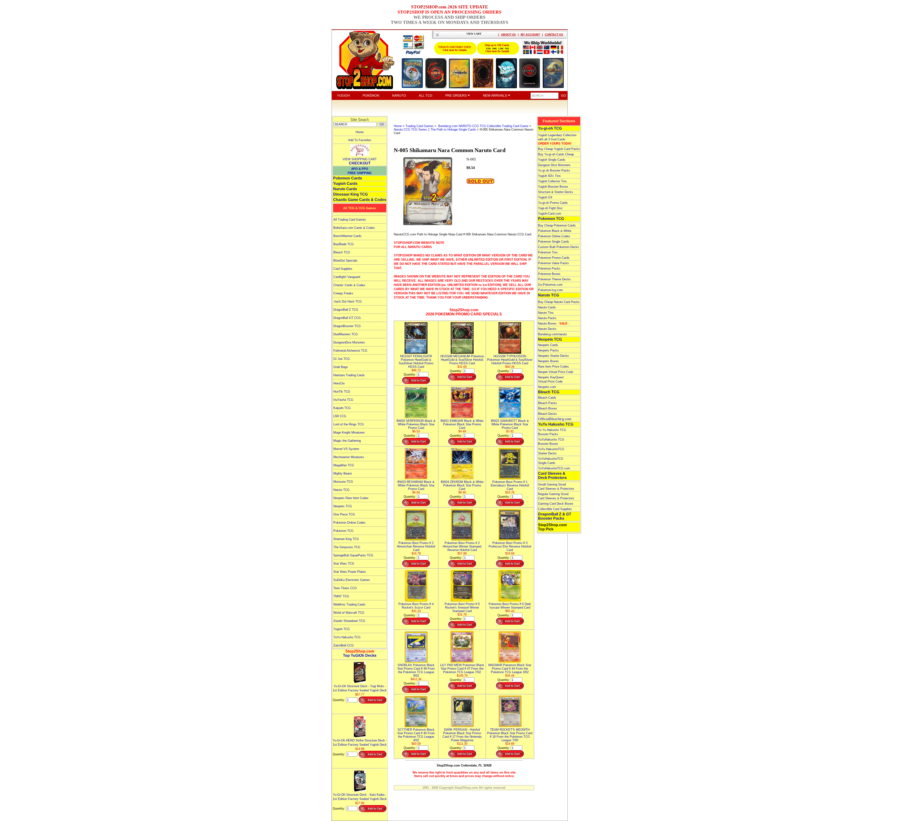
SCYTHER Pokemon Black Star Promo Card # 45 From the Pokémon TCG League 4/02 (416, 735)
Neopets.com (547, 387)
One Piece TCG (344, 514)
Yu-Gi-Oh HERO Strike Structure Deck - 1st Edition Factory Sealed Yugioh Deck (360, 742)
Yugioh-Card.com (549, 213)
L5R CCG (339, 416)
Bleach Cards (547, 397)
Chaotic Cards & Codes (349, 285)
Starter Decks (563, 192)
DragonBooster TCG (347, 326)
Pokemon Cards (347, 178)
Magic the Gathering (347, 440)
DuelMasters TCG (345, 334)
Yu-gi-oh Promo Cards (553, 202)
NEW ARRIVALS (495, 95)
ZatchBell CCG (343, 645)
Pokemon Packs (549, 268)
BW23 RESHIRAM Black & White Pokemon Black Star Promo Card (416, 485)
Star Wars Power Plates (349, 571)
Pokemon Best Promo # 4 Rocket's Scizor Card (416, 605)
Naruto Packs (547, 318)
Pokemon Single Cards (553, 241)
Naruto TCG (341, 490)
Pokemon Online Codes (349, 522)
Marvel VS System (346, 449)
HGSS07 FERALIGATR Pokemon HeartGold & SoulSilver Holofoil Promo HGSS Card (416, 361)
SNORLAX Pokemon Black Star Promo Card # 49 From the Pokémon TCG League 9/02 (416, 670)
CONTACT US (554, 34)
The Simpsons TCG (346, 547)
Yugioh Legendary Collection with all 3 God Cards (557, 139)
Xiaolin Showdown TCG (349, 621)
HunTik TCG (341, 391)
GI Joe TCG (341, 359)
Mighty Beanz (342, 473)
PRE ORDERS (456, 95)
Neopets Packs (548, 350)
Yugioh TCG (341, 629)
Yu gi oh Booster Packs (554, 170)
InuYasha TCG (343, 399)
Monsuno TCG (343, 481)
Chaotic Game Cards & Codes (359, 200)
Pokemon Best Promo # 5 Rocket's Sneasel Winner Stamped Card (462, 607)
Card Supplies (342, 268)
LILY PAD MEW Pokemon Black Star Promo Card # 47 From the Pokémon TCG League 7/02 (462, 668)
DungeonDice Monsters (349, 342)
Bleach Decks (547, 414)
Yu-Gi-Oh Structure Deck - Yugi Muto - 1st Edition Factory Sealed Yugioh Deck (360, 688)
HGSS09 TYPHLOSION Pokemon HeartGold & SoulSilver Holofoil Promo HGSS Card (509, 359)
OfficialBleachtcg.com (554, 419)
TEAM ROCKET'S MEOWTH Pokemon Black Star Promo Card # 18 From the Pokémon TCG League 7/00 (509, 735)
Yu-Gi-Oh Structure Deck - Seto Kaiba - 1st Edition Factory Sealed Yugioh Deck (360, 797)
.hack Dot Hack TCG (347, 301)
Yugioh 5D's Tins (549, 176)
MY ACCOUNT (530, 34)
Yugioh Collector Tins (552, 181)
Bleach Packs (547, 403)
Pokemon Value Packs (553, 263)
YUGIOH (343, 95)
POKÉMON (371, 95)
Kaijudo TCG (342, 408)
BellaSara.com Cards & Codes (354, 228)
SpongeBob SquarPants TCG (353, 555)
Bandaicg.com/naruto (552, 334)
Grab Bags (340, 367)
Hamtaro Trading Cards (349, 375)
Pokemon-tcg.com (550, 290)
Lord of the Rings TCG (348, 424)
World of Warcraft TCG (348, 612)
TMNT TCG (341, 596)
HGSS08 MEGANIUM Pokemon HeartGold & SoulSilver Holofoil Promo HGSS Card (462, 359)
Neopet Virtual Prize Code (555, 372)
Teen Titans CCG (345, 588)
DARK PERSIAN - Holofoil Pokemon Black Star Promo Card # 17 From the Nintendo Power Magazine (462, 735)
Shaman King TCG (346, 539)
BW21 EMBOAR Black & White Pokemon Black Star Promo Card (462, 424)
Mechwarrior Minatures (348, 457)
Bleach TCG (341, 252)
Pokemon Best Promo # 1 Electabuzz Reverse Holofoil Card (510, 485)
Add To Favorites (359, 140)
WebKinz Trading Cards (349, 604)
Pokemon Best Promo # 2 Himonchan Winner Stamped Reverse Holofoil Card (462, 546)
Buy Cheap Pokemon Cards (557, 225)
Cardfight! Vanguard (346, 277)
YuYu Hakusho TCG (347, 637)
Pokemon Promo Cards (554, 257)
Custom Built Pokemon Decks (558, 247)
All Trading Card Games (349, 219)
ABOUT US (508, 34)
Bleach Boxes (547, 408)
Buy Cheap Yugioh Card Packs (559, 149)
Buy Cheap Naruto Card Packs (559, 302)
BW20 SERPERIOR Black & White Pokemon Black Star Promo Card (416, 424)
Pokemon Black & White (554, 231)
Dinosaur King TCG (350, 194)
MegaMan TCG (343, 465)
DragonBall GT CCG (347, 318)
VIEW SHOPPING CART (360, 159)
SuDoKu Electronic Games (351, 580)
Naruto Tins (546, 312)
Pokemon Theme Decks (554, 279)
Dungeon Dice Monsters (554, 165)
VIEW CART (473, 33)
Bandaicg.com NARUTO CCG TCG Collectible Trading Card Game (482, 126)
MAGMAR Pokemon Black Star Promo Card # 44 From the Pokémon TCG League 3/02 (509, 668)
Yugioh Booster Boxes (553, 186)
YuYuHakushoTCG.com (554, 468)
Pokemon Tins (548, 252)
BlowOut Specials (345, 260)
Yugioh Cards (345, 184)
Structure (544, 192)
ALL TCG (425, 95)
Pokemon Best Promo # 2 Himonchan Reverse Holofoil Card (416, 546)
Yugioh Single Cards (551, 159)
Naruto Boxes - (552, 323)
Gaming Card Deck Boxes (555, 503)
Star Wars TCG (343, 563)
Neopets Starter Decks (553, 356)
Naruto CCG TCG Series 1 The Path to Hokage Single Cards (435, 129)
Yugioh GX (545, 197)
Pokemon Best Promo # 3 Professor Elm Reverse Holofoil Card (510, 546)
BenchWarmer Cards (347, 236)
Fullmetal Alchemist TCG (350, 350)
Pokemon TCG (343, 531)
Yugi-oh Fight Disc (550, 208)
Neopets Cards (548, 345)
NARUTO (399, 95)
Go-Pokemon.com (550, 284)
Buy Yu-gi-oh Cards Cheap (556, 154)
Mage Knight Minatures (349, 432)
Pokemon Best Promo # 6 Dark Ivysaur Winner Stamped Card (510, 605)
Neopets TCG (342, 506)
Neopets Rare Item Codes (350, 498)
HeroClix (339, 383)
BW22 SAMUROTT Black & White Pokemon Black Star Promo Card (510, 424)
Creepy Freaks (343, 293)
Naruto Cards (345, 189)
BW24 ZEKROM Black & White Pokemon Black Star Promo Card (462, 485)
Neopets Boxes (548, 361)
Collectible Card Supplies (555, 509)
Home (360, 132)
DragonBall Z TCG (345, 309)
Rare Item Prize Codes (553, 366)
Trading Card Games (419, 126)
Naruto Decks (547, 329)
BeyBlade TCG (343, 244)
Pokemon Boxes (549, 274)
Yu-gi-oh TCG (550, 128)
